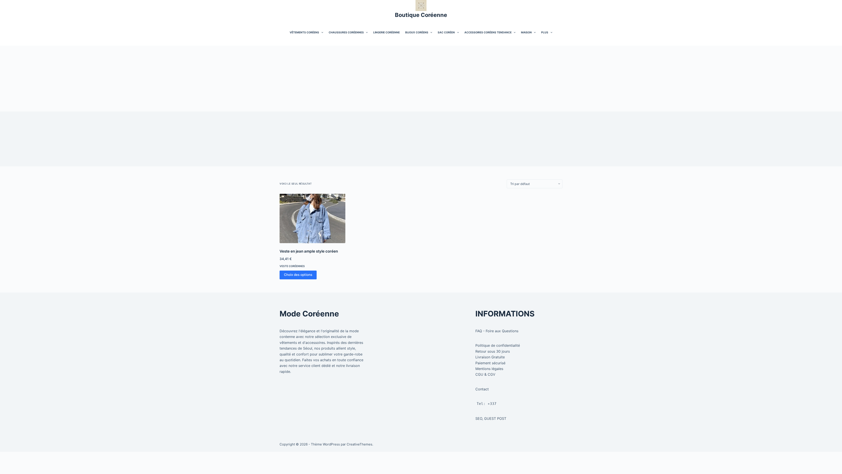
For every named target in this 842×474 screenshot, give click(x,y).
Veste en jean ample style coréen (309, 251)
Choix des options (298, 275)
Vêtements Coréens (304, 32)
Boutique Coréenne (421, 15)
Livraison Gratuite (490, 357)
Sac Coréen (446, 32)
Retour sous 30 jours (492, 351)
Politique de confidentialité (497, 345)
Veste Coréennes (292, 266)
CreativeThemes (359, 444)
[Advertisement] (421, 78)
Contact (482, 389)
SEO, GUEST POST (490, 418)
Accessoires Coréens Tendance (488, 32)
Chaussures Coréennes (346, 32)
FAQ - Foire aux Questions (496, 331)
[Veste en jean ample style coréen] (312, 218)
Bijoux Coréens (416, 32)
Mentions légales (489, 368)
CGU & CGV (485, 374)
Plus (544, 32)
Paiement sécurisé (490, 363)
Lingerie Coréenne (386, 32)
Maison (526, 32)
